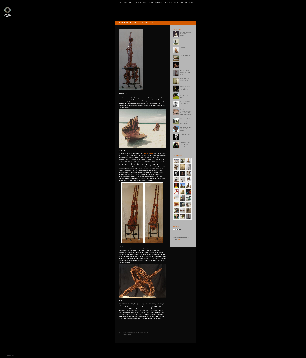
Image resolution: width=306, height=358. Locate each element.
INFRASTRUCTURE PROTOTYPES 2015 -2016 (185, 72)
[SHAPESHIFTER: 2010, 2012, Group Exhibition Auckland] (176, 129)
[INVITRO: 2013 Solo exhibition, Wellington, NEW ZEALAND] (176, 88)
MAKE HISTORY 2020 (185, 135)
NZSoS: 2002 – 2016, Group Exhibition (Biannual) (185, 144)
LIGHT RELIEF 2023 (185, 55)
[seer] (176, 42)
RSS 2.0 (143, 332)
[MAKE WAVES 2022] (176, 65)
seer (181, 39)
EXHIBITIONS (127, 334)
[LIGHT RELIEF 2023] (176, 58)
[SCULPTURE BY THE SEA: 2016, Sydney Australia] (176, 96)
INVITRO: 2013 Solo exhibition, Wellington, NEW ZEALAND (185, 88)
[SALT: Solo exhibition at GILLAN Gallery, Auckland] (176, 34)
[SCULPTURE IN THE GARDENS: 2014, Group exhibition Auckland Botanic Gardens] (176, 120)
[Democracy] (176, 50)
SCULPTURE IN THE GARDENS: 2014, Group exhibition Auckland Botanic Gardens (185, 121)
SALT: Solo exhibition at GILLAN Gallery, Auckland (185, 34)
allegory (145, 153)
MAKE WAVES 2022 (185, 63)
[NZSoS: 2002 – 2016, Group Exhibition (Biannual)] (176, 145)
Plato (151, 153)
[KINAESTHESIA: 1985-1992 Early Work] (176, 104)
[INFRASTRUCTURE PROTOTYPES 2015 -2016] (176, 73)
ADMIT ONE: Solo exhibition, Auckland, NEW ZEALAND (185, 80)
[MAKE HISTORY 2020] (176, 137)
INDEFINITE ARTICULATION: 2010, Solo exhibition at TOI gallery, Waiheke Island (185, 112)
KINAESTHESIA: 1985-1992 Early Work (185, 102)
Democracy (182, 47)
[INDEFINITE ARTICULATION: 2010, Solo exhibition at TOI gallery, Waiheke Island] (176, 112)
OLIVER (179, 239)
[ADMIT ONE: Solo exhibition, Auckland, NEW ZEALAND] (176, 81)
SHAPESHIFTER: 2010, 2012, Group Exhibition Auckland (185, 129)
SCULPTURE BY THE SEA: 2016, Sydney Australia (185, 95)
